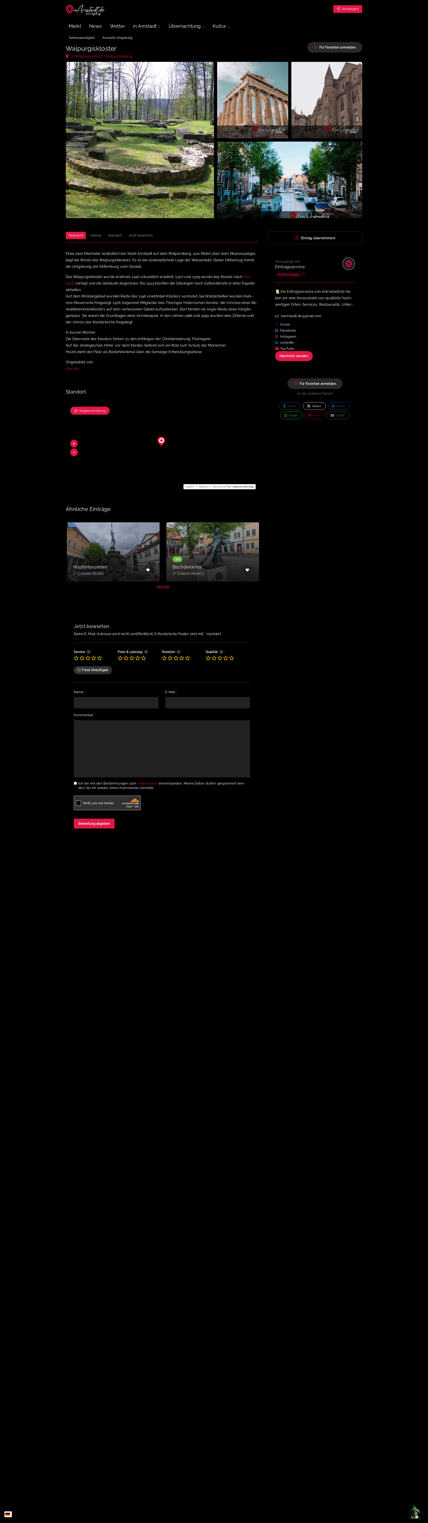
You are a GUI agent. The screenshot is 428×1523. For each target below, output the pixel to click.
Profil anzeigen (288, 274)
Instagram (288, 337)
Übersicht (76, 235)
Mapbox (204, 486)
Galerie (96, 235)
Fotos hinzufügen (95, 670)
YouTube (287, 349)
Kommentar (84, 715)
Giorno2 (72, 368)
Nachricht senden (294, 356)
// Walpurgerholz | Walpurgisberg (101, 56)
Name (80, 692)
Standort (115, 235)
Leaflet (189, 486)
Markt (75, 26)
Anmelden (350, 9)
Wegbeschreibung (92, 410)
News (95, 26)
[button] (74, 444)
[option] (113, 552)
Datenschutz (147, 783)
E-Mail (171, 692)
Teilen (291, 406)
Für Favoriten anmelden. (318, 383)
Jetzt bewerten (141, 235)
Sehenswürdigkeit (82, 38)
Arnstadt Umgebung (117, 38)
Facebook (288, 330)
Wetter (117, 26)
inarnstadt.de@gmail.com (301, 316)
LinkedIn (287, 343)
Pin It (316, 415)
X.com (285, 324)
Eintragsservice (290, 266)
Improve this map (243, 486)
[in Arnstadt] (85, 10)
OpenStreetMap (222, 486)
